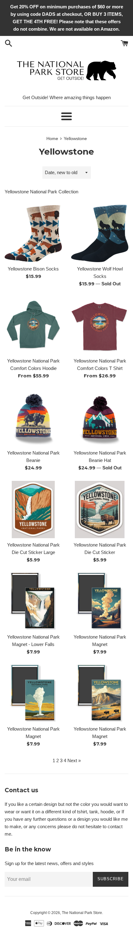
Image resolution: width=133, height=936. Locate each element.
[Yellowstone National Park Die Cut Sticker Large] (33, 509)
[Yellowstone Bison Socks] (33, 233)
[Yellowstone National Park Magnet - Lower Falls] (33, 601)
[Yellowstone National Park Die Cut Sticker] (99, 509)
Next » (74, 760)
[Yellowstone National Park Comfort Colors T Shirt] (99, 325)
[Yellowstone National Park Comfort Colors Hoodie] (33, 325)
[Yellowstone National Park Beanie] (33, 417)
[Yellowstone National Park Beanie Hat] (99, 417)
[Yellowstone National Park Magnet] (99, 601)
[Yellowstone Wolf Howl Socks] (99, 233)
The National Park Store (82, 913)
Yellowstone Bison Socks (33, 268)
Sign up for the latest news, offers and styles (49, 863)
